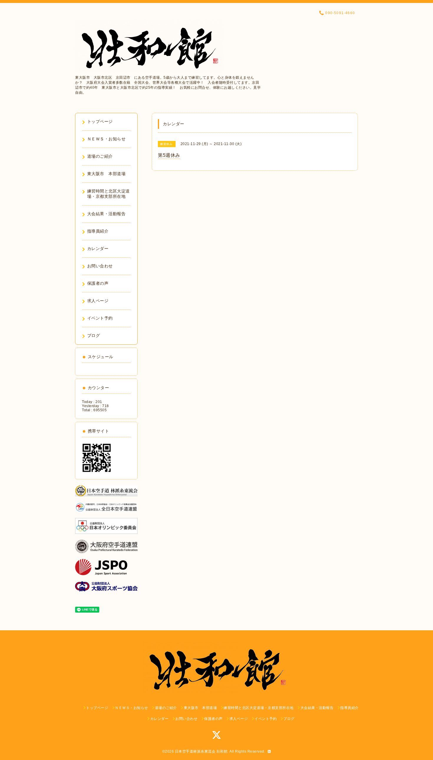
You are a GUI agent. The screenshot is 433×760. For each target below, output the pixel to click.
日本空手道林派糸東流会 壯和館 (201, 751)
